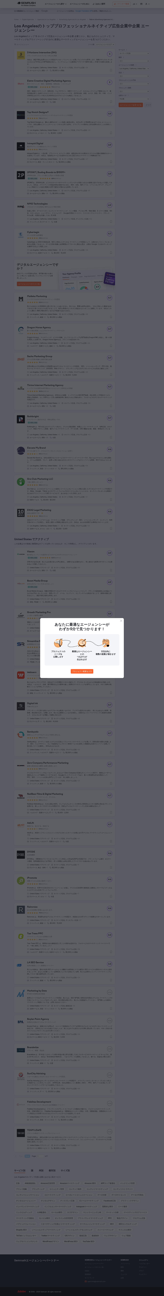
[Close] (121, 620)
